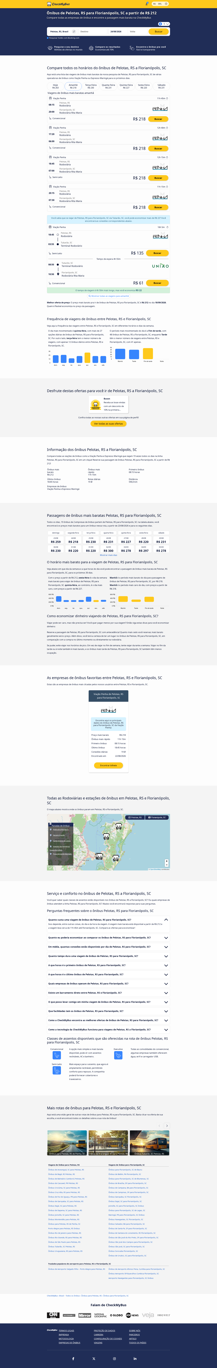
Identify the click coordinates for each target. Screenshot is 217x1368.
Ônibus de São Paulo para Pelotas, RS (64, 1242)
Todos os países (137, 1342)
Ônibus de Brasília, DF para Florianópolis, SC (127, 1183)
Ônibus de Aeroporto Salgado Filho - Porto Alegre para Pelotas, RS (76, 1269)
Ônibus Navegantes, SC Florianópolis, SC (125, 1219)
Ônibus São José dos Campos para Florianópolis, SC (130, 1242)
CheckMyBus (52, 1295)
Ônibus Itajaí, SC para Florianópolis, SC (125, 1201)
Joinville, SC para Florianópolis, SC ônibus (126, 1206)
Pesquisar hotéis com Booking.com (64, 38)
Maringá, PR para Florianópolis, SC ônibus (126, 1215)
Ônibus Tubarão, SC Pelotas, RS (61, 1246)
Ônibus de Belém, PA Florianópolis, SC (124, 1174)
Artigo (133, 1338)
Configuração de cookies (108, 1338)
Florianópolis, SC (158, 817)
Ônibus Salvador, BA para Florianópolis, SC (126, 1224)
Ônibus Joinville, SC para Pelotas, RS (63, 1215)
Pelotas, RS (136, 817)
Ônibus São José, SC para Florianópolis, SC (126, 1246)
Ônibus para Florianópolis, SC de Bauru (125, 1169)
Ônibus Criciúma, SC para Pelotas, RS (64, 1188)
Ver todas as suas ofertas (108, 423)
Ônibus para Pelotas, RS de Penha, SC (64, 1224)
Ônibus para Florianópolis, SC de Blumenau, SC (128, 1179)
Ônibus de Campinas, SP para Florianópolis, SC (128, 1192)
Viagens (98, 1342)
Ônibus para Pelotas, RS (91, 1295)
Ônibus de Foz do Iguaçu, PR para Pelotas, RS (67, 1197)
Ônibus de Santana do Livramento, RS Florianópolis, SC (132, 1233)
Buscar (158, 118)
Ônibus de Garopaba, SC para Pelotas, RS (65, 1201)
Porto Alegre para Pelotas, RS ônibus (64, 1228)
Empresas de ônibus (69, 1342)
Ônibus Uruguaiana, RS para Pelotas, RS (65, 1251)
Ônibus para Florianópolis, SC (116, 1295)
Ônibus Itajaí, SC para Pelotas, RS (62, 1206)
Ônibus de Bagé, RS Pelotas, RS (61, 1174)
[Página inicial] (58, 4)
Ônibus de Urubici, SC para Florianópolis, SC (127, 1255)
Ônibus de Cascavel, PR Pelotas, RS (63, 1183)
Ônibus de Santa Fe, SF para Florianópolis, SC (127, 1228)
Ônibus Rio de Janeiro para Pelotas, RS (64, 1233)
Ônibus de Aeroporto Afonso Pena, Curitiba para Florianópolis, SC (136, 1269)
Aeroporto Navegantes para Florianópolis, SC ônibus (130, 1278)
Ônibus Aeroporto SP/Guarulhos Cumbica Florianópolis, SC (133, 1273)
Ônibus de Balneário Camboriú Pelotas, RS (66, 1179)
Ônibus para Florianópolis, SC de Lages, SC (126, 1210)
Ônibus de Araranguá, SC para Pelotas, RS (66, 1169)
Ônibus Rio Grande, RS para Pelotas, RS (65, 1237)
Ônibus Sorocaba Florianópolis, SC (123, 1251)
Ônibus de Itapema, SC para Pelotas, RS (65, 1210)
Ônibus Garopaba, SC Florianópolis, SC (125, 1197)
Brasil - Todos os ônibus (69, 1295)
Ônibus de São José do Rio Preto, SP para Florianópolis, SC (133, 1237)
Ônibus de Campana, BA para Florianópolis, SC (128, 1188)
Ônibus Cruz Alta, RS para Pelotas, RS (64, 1192)
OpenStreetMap (155, 869)
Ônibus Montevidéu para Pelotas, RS (63, 1219)
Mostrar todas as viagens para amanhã (110, 296)
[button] (118, 826)
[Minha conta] (146, 4)
